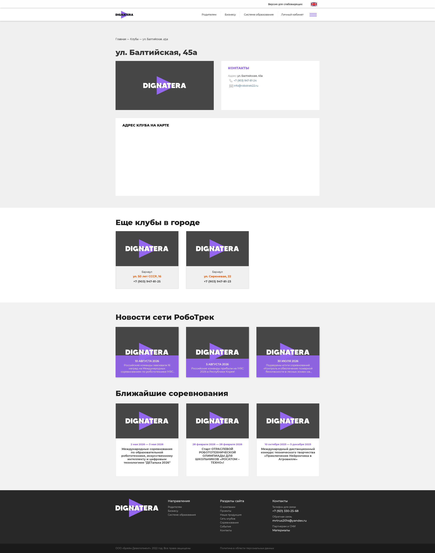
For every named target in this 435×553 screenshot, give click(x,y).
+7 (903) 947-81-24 (245, 80)
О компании (227, 507)
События (225, 526)
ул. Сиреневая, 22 (217, 276)
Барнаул (147, 271)
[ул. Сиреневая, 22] (217, 248)
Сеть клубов (227, 518)
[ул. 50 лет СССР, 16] (147, 248)
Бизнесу (173, 510)
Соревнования (229, 522)
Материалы (281, 530)
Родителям (175, 507)
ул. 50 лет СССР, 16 (147, 276)
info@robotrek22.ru (245, 85)
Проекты (225, 510)
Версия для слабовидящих (285, 4)
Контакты (226, 530)
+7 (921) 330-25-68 (285, 511)
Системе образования (182, 514)
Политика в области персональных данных (247, 548)
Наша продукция (230, 514)
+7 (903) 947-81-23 (217, 281)
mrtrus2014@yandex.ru (289, 520)
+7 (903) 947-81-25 (147, 281)
